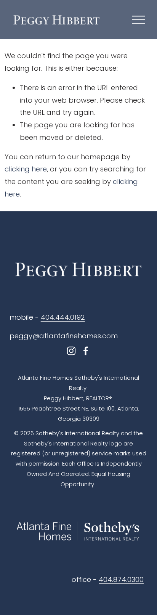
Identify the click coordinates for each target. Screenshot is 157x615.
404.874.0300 (121, 579)
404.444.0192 (63, 317)
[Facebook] (85, 350)
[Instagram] (71, 350)
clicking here (26, 169)
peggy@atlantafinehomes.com (64, 336)
